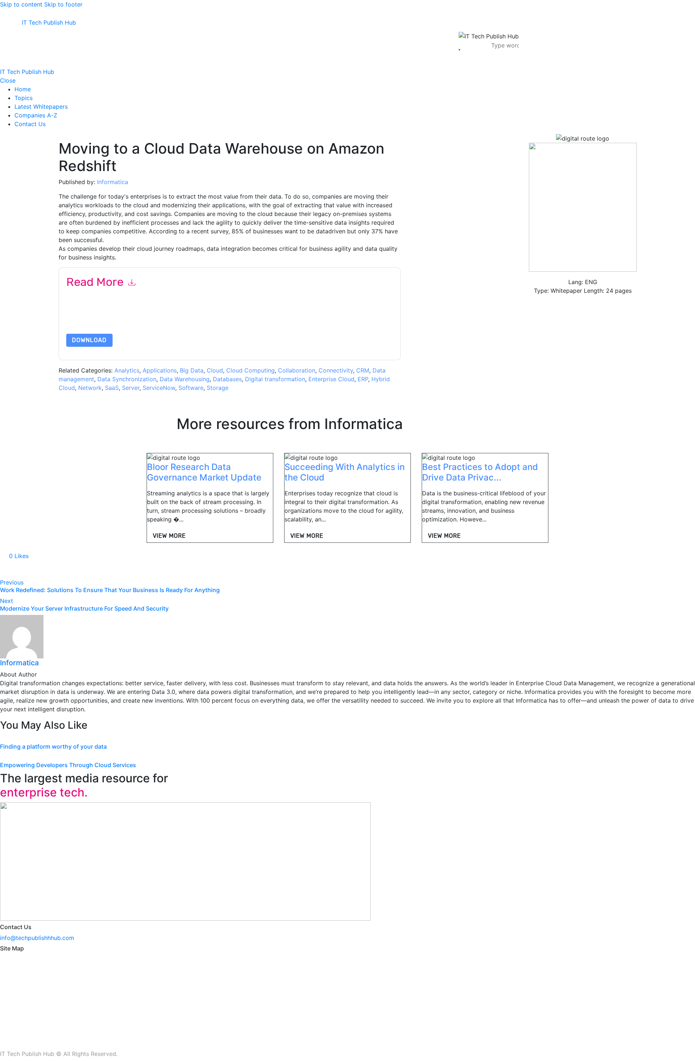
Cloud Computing (250, 370)
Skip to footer (63, 4)
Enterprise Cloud (331, 379)
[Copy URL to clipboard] (69, 569)
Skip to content (21, 4)
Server (130, 387)
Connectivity (336, 370)
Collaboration (296, 370)
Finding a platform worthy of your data (53, 746)
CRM (362, 370)
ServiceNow (159, 387)
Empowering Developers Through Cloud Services (68, 765)
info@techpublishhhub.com (37, 937)
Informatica (112, 182)
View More (169, 535)
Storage (217, 387)
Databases (227, 379)
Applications (160, 370)
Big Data (191, 370)
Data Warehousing (185, 379)
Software (190, 387)
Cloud (215, 370)
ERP (363, 379)
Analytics (126, 370)
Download (89, 340)
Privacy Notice (285, 316)
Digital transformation (275, 379)
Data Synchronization (126, 379)
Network (90, 387)
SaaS (112, 387)
